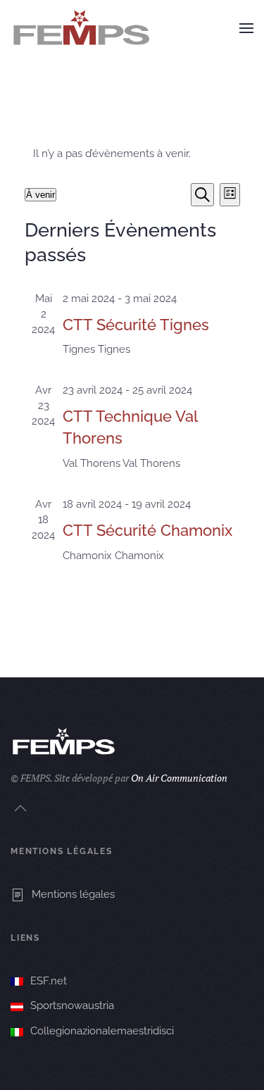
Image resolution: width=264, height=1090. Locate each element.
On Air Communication (179, 777)
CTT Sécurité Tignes (136, 324)
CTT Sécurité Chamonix (147, 530)
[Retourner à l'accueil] (81, 28)
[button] (246, 28)
